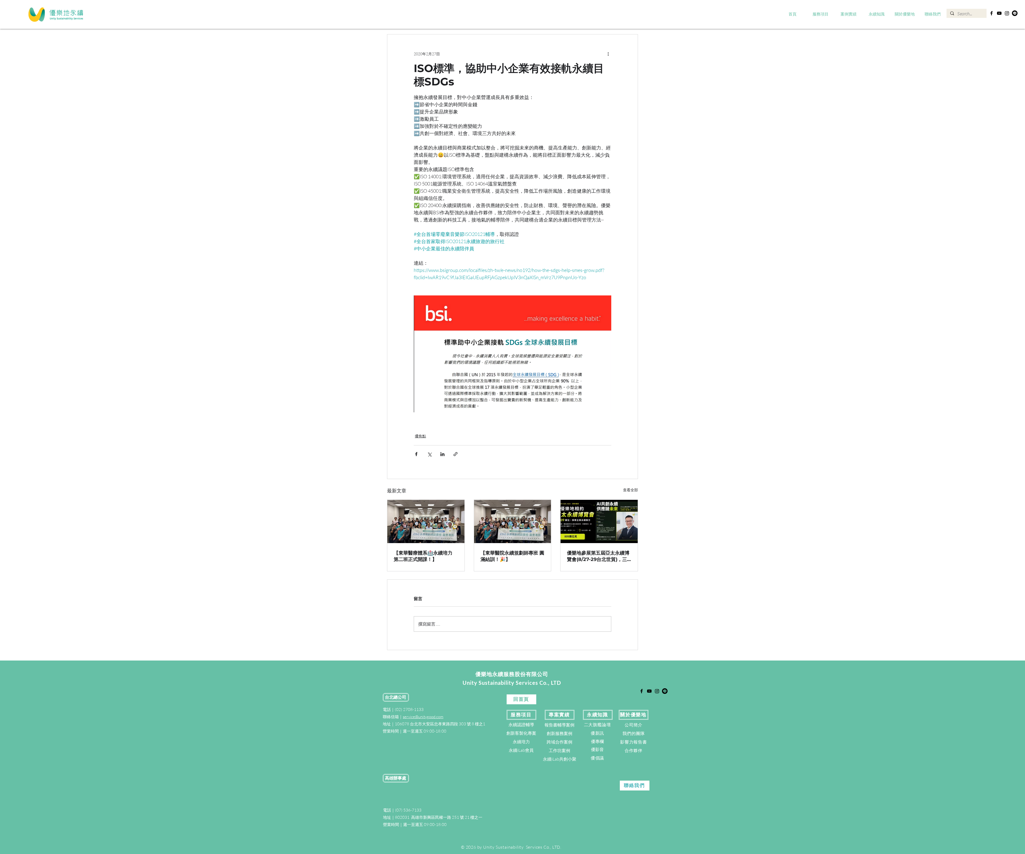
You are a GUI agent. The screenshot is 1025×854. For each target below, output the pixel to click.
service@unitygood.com (423, 716)
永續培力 (521, 741)
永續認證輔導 (521, 724)
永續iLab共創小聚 (559, 759)
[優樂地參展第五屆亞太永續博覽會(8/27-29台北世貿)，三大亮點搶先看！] (599, 521)
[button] (821, 14)
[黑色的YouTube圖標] (999, 13)
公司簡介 (633, 725)
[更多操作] (608, 53)
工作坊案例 (559, 750)
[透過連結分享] (455, 454)
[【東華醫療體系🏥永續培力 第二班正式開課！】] (425, 521)
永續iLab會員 (521, 750)
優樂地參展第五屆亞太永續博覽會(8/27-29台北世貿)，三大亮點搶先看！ (598, 556)
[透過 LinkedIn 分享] (442, 454)
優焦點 (420, 436)
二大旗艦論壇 (597, 724)
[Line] (1015, 13)
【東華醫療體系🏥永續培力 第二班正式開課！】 (423, 556)
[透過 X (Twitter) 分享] (429, 454)
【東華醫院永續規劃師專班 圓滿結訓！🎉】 (512, 556)
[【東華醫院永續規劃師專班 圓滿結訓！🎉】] (512, 521)
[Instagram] (1007, 13)
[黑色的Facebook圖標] (991, 13)
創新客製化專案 (521, 733)
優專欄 (597, 741)
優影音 (597, 749)
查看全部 (630, 490)
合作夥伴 (633, 750)
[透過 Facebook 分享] (416, 454)
